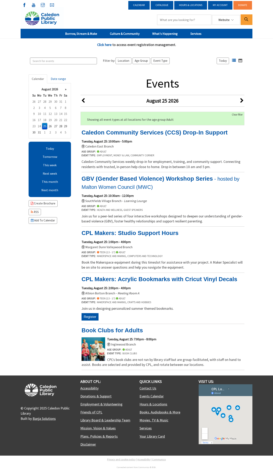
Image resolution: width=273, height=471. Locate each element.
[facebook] (24, 4)
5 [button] (50, 108)
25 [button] (44, 126)
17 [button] (39, 120)
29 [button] (50, 102)
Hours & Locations (190, 5)
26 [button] (34, 102)
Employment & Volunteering (101, 404)
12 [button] (50, 114)
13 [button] (55, 114)
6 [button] (56, 108)
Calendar (139, 5)
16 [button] (34, 120)
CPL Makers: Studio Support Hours (130, 233)
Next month (49, 190)
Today (223, 61)
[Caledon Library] (42, 18)
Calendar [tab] (38, 79)
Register (90, 317)
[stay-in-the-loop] (52, 4)
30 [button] (55, 102)
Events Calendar (151, 396)
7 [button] (61, 108)
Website (224, 20)
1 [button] (65, 102)
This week (50, 165)
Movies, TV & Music (153, 420)
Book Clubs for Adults (112, 330)
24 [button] (39, 126)
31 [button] (60, 102)
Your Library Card (152, 436)
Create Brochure (44, 203)
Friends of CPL (91, 412)
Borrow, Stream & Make (81, 34)
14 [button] (60, 114)
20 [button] (55, 120)
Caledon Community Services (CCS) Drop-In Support (155, 132)
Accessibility (89, 388)
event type (160, 61)
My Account (220, 5)
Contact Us (147, 388)
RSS (36, 212)
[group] (50, 110)
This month (50, 182)
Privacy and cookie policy (121, 459)
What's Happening (165, 34)
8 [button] (65, 108)
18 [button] (44, 120)
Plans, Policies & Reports (99, 436)
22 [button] (65, 120)
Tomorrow (50, 157)
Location (123, 61)
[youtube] (33, 4)
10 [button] (39, 114)
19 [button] (50, 120)
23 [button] (34, 126)
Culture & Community (124, 34)
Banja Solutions (44, 418)
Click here (104, 44)
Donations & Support (96, 396)
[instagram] (43, 4)
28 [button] (44, 102)
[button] (234, 60)
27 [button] (39, 102)
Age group (141, 61)
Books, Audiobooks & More (159, 412)
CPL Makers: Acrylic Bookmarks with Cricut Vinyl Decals (159, 279)
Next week (50, 173)
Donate (242, 5)
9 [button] (34, 114)
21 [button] (60, 120)
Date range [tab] (58, 79)
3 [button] (39, 108)
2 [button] (34, 108)
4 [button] (45, 108)
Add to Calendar (44, 220)
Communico (159, 459)
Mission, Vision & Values (98, 428)
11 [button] (44, 114)
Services (195, 34)
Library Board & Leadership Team (105, 420)
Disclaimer (88, 444)
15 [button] (65, 114)
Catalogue (161, 5)
